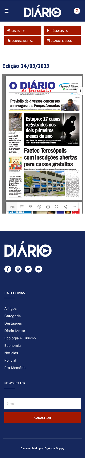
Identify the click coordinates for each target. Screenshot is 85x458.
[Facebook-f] (7, 269)
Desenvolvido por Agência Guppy (42, 448)
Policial (10, 360)
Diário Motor (14, 330)
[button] (77, 11)
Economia (12, 345)
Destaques (13, 323)
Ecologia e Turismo (20, 338)
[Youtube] (38, 269)
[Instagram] (18, 269)
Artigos (10, 308)
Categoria (12, 316)
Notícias (11, 353)
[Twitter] (28, 269)
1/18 (12, 206)
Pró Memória (15, 367)
